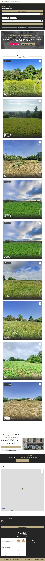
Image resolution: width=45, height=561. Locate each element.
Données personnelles (27, 559)
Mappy (12, 510)
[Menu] (42, 1)
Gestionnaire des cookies (38, 559)
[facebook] (2, 521)
